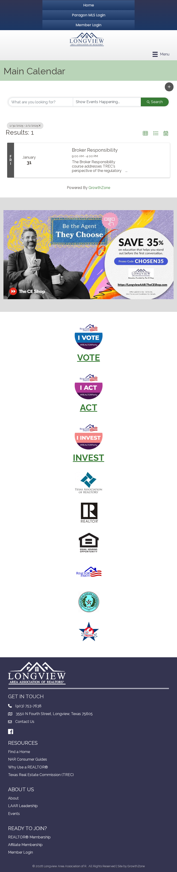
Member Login (20, 852)
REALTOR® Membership (29, 837)
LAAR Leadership (23, 806)
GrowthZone (99, 187)
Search (157, 102)
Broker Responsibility (95, 150)
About (13, 798)
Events (14, 813)
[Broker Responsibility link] (55, 160)
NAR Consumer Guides (27, 759)
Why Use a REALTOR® (28, 767)
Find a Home (19, 752)
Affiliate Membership (25, 845)
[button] (169, 86)
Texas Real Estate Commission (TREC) (41, 775)
